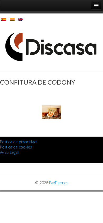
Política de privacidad (18, 141)
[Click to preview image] (51, 111)
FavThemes (58, 182)
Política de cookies (16, 147)
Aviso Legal (9, 152)
